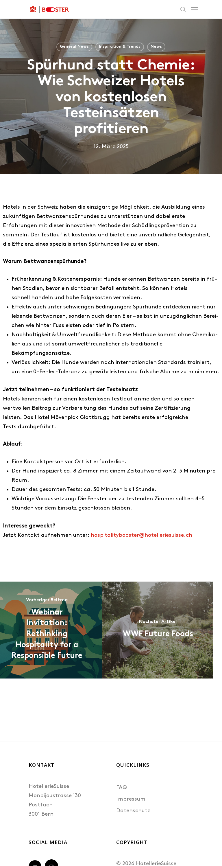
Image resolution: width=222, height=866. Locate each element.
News (156, 47)
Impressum (130, 799)
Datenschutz (133, 811)
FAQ (121, 787)
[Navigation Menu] (194, 9)
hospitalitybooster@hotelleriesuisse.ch (141, 535)
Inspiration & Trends (119, 47)
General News (74, 47)
